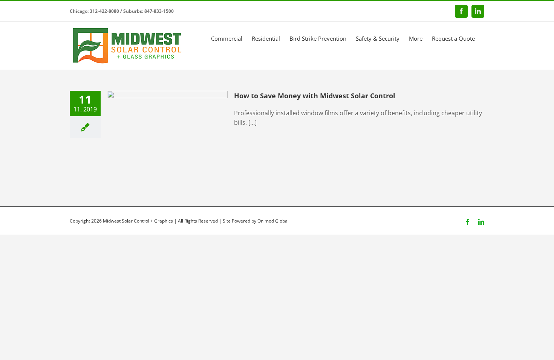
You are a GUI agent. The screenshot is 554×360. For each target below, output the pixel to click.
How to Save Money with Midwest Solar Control (314, 95)
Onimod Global (273, 221)
